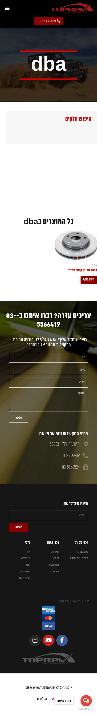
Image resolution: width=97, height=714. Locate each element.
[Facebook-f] (62, 640)
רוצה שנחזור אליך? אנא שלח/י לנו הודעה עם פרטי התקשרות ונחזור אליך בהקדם (48, 342)
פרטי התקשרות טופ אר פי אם (63, 434)
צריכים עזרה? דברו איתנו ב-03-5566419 (48, 320)
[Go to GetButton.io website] (86, 709)
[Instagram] (35, 640)
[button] (7, 8)
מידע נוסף (89, 280)
